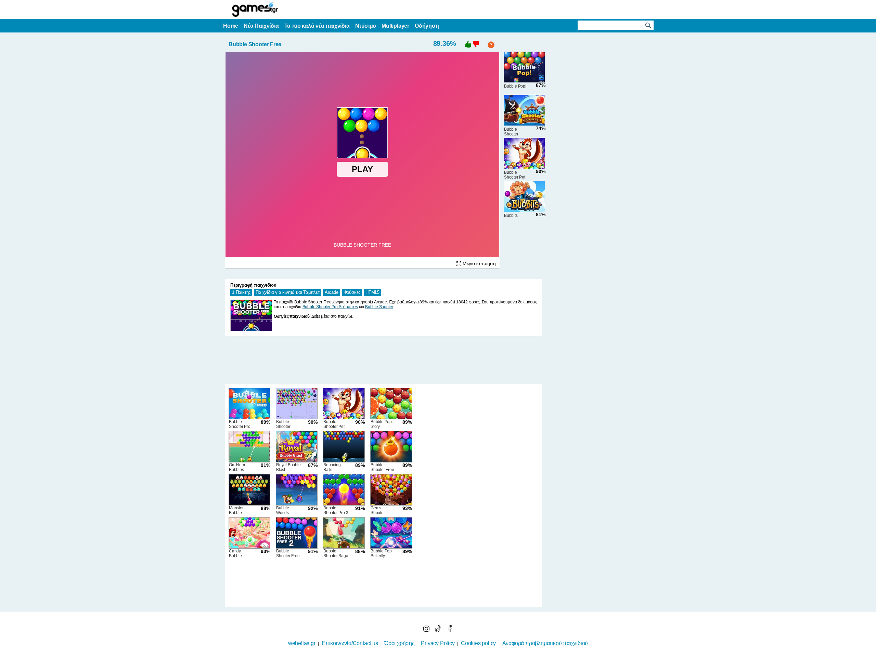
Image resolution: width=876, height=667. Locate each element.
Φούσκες (352, 292)
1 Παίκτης (241, 292)
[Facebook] (450, 630)
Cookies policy (478, 643)
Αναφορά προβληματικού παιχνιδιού (545, 643)
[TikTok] (439, 630)
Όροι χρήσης (399, 643)
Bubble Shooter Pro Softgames (330, 306)
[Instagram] (427, 630)
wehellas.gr (301, 643)
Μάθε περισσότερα (433, 662)
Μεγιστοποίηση (478, 263)
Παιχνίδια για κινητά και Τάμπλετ (288, 292)
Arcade (331, 292)
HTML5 (372, 292)
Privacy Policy (437, 643)
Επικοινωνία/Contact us (350, 643)
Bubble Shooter (379, 306)
